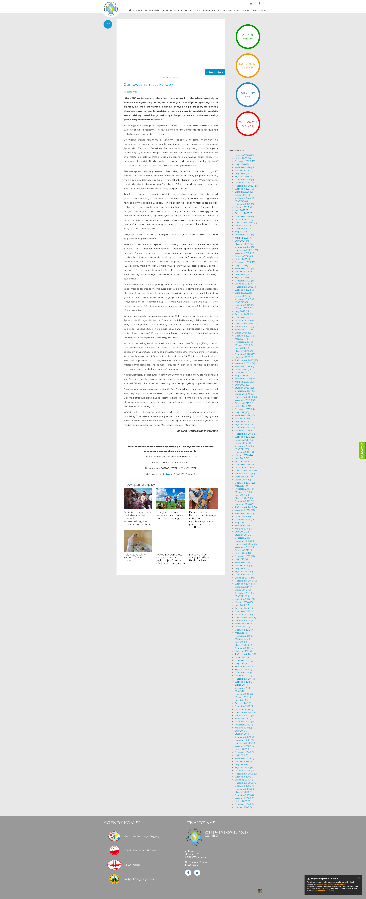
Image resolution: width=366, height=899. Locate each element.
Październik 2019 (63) (246, 397)
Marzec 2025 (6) (243, 207)
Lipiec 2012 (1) (242, 657)
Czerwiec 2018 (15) (245, 446)
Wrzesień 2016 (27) (245, 510)
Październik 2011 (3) (245, 678)
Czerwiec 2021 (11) (244, 335)
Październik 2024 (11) (246, 222)
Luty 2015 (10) (242, 568)
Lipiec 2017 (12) (243, 479)
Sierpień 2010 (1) (243, 718)
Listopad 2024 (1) (244, 219)
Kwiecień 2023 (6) (244, 268)
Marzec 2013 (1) (243, 639)
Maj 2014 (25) (242, 596)
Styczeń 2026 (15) (244, 176)
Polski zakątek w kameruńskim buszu (135, 557)
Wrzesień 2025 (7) (244, 188)
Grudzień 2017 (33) (245, 464)
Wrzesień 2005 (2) (244, 798)
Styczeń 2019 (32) (244, 424)
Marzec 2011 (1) (243, 697)
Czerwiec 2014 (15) (245, 593)
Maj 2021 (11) (241, 339)
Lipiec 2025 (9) (243, 195)
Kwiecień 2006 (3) (244, 789)
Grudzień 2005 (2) (244, 795)
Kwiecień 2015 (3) (244, 562)
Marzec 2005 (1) (243, 807)
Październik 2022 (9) (246, 286)
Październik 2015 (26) (246, 544)
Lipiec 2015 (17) (243, 553)
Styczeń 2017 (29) (244, 498)
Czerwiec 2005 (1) (244, 804)
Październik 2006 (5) (246, 782)
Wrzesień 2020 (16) (245, 363)
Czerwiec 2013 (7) (244, 629)
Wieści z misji (131, 91)
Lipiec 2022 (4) (243, 296)
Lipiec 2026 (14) (243, 158)
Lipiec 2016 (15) (243, 516)
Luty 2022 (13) (242, 311)
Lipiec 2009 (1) (242, 749)
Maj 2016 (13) (241, 522)
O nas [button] (137, 10)
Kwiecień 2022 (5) (244, 305)
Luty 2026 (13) (242, 173)
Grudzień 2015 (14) (244, 537)
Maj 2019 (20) (242, 412)
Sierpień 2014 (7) (244, 587)
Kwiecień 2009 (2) (244, 758)
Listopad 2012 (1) (243, 651)
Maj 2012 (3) (241, 663)
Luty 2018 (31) (242, 458)
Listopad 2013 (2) (244, 614)
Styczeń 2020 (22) (244, 387)
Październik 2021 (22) (246, 323)
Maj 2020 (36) (242, 375)
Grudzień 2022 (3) (244, 280)
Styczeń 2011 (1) (243, 703)
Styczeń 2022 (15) (244, 314)
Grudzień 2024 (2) (244, 216)
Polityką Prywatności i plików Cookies (330, 884)
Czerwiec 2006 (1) (244, 785)
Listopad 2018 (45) (244, 430)
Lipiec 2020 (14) (243, 369)
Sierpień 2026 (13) (244, 155)
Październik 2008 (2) (246, 773)
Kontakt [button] (258, 10)
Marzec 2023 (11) (244, 271)
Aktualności (152, 10)
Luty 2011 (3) (241, 700)
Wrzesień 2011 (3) (244, 681)
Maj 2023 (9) (241, 265)
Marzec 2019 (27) (244, 418)
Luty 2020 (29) (242, 384)
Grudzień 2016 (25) (245, 501)
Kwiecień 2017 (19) (244, 488)
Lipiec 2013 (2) (242, 626)
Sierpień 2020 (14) (244, 366)
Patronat (168, 474)
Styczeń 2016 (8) (243, 534)
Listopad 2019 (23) (244, 394)
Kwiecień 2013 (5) (244, 636)
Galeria (245, 10)
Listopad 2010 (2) (244, 709)
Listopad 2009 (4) (244, 740)
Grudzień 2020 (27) (245, 354)
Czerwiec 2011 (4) (244, 688)
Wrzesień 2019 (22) (245, 400)
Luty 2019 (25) (242, 421)
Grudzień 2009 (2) (244, 737)
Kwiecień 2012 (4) (244, 666)
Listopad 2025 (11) (244, 182)
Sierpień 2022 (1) (243, 292)
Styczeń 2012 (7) (243, 669)
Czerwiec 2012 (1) (244, 660)
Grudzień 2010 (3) (244, 706)
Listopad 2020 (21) (244, 357)
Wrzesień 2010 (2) (244, 715)
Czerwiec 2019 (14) (245, 409)
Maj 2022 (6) (241, 302)
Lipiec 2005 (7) (243, 801)
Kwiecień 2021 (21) (244, 342)
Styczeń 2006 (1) (243, 792)
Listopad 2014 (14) (244, 577)
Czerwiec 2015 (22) (245, 556)
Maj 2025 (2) (241, 201)
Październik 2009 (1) (245, 743)
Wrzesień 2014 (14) (245, 583)
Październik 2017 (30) (246, 470)
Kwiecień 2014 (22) (245, 599)
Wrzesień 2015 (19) (245, 547)
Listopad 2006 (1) (244, 779)
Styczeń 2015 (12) (244, 571)
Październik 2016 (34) (246, 507)
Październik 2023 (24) (246, 250)
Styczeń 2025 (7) (243, 213)
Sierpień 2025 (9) (244, 191)
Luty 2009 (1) (241, 764)
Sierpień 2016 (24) (244, 513)
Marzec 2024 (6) (243, 237)
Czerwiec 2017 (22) (245, 482)
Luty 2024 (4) (242, 240)
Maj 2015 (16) (241, 559)
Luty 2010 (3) (241, 730)
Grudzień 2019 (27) (245, 391)
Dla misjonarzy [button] (204, 10)
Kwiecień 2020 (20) (245, 378)
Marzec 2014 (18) (244, 602)
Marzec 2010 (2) (243, 727)
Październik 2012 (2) (245, 654)
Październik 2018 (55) (246, 433)
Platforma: (248, 890)
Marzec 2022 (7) (243, 308)
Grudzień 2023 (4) (244, 247)
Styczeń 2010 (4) (243, 733)
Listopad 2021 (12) (244, 320)
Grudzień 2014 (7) (244, 574)
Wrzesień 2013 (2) (244, 620)
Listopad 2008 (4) (244, 770)
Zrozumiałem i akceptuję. (325, 891)
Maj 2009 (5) (241, 755)
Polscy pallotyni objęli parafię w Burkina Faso (199, 557)
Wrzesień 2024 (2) (244, 225)
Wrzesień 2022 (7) (244, 289)
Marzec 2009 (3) (243, 761)
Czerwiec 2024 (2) (244, 228)
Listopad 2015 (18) (244, 541)
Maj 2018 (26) (242, 449)
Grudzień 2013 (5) (244, 611)
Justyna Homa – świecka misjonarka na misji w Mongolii (169, 515)
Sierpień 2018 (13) (244, 440)
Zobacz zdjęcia (214, 72)
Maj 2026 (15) (242, 164)
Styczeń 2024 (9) (244, 244)
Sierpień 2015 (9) (244, 550)
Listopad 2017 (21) (244, 467)
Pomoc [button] (185, 10)
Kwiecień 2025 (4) (244, 204)
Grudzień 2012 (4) (244, 648)
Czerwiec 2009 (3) (244, 752)
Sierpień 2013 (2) (243, 623)
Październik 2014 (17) (246, 580)
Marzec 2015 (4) (243, 565)
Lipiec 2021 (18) (243, 332)
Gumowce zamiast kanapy (148, 84)
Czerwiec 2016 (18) (245, 519)
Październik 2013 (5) (245, 617)
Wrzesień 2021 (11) (244, 326)
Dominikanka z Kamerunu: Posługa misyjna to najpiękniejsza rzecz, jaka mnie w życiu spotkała (203, 520)
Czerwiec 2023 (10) (245, 262)
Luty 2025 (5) (242, 210)
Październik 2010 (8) (245, 712)
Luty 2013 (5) (241, 642)
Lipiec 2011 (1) (242, 684)
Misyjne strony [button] (227, 10)
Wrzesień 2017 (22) (245, 473)
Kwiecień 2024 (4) (244, 234)
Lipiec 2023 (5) (242, 259)
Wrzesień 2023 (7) (244, 253)
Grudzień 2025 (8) (244, 179)
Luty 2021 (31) (242, 348)
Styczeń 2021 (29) (244, 351)
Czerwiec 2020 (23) (245, 372)
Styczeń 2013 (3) (243, 645)
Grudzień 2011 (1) (243, 672)
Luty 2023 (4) (242, 274)
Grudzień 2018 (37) (245, 427)
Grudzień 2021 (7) (244, 317)
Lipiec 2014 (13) (243, 590)
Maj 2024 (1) (241, 231)
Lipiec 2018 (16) (243, 443)
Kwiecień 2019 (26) (245, 415)
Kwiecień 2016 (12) (244, 525)
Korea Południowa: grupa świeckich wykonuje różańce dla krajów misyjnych (170, 559)
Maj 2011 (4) (241, 691)
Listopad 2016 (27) (244, 504)
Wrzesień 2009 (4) (244, 746)
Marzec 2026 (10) (244, 170)
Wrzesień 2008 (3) (244, 776)
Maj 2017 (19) (241, 485)
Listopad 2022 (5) (244, 283)
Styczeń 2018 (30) (244, 461)
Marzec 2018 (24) (244, 455)
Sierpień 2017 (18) (244, 476)
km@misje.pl (192, 865)
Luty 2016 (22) (242, 531)
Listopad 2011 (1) (243, 675)
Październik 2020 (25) (246, 360)
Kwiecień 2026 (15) (245, 167)
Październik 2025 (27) (246, 185)
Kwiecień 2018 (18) (244, 452)
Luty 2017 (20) (242, 495)
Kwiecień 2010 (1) (244, 724)
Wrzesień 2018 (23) (245, 436)
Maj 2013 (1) (241, 632)
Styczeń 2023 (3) (243, 277)
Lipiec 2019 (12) (243, 406)
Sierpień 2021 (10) (244, 329)
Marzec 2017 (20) (244, 492)
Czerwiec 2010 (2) (244, 721)
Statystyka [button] (170, 10)
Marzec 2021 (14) (244, 345)
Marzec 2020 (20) (244, 381)
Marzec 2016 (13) (244, 528)
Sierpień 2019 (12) (244, 403)
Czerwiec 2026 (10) (245, 161)
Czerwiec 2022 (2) (244, 299)
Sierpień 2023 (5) (244, 256)
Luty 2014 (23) (242, 605)
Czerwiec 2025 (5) (244, 198)
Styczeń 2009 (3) (244, 767)
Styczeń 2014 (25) (244, 608)
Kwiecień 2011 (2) (244, 694)
